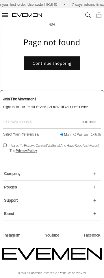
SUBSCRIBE (89, 122)
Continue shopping (52, 63)
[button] (99, 15)
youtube (52, 235)
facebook (92, 235)
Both (97, 134)
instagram (12, 235)
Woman (82, 134)
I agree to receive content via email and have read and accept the (54, 148)
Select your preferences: (21, 134)
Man (67, 134)
